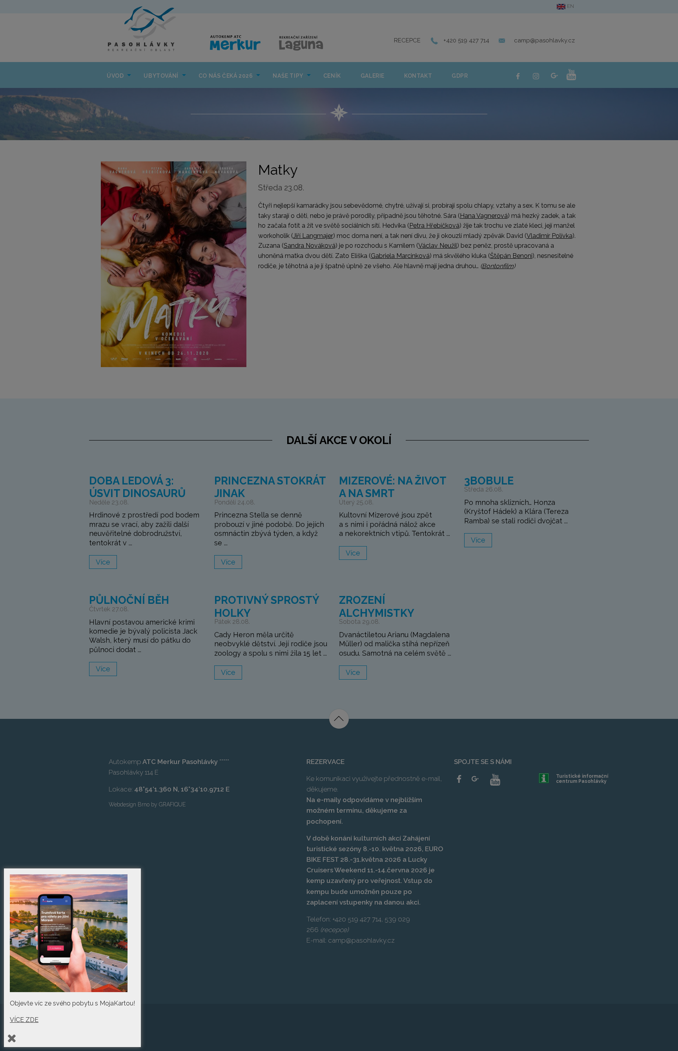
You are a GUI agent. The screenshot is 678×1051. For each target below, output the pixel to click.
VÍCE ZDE (24, 1020)
